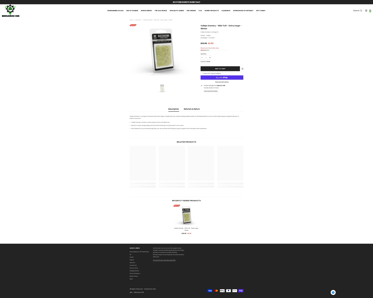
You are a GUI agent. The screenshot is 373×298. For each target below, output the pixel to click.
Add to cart (220, 69)
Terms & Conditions (216, 73)
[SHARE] (241, 68)
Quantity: (204, 54)
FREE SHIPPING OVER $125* (191, 2)
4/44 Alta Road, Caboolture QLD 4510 (164, 260)
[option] (162, 50)
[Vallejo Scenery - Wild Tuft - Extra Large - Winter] (186, 215)
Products (138, 20)
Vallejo (208, 35)
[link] (143, 183)
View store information (211, 91)
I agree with (206, 73)
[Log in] (366, 10)
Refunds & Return (192, 109)
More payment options (222, 82)
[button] (333, 292)
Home (131, 20)
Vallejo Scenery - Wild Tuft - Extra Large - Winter (186, 229)
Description (173, 109)
